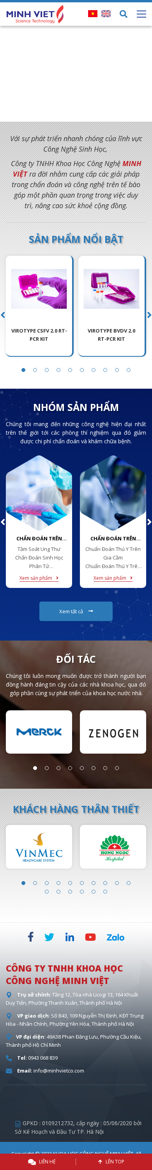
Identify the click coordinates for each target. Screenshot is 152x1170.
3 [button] (70, 115)
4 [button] (82, 115)
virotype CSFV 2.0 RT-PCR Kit (39, 334)
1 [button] (47, 115)
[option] (76, 74)
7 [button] (93, 370)
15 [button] (93, 892)
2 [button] (58, 115)
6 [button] (105, 115)
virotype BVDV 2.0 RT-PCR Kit (111, 334)
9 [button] (117, 370)
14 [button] (82, 892)
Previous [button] (8, 73)
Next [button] (144, 73)
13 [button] (70, 892)
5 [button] (93, 115)
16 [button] (105, 892)
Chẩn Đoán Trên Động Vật (113, 539)
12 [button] (58, 892)
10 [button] (129, 370)
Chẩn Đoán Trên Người (39, 539)
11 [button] (47, 892)
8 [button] (105, 370)
